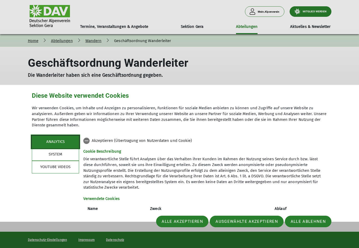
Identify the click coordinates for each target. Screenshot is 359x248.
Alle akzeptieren (182, 221)
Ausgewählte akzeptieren (247, 221)
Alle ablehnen (308, 221)
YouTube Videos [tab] (55, 166)
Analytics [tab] (55, 141)
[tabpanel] (205, 182)
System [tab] (55, 154)
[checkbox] (205, 141)
